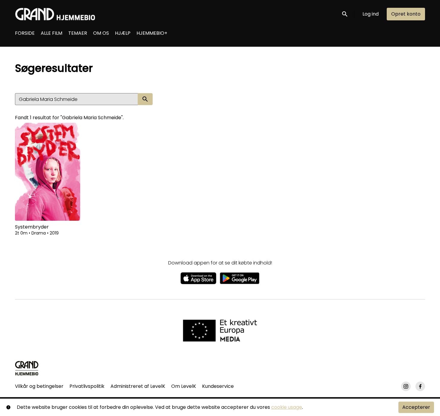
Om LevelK (183, 386)
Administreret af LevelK (137, 386)
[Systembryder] (47, 172)
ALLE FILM (51, 33)
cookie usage (286, 407)
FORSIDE (25, 33)
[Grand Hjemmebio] (27, 368)
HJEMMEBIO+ (151, 33)
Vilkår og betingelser (39, 386)
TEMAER (77, 33)
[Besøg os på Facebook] (420, 386)
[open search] (345, 13)
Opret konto (406, 13)
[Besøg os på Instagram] (406, 386)
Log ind (370, 13)
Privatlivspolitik (86, 386)
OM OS (101, 33)
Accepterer (416, 407)
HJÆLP (123, 33)
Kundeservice (218, 386)
